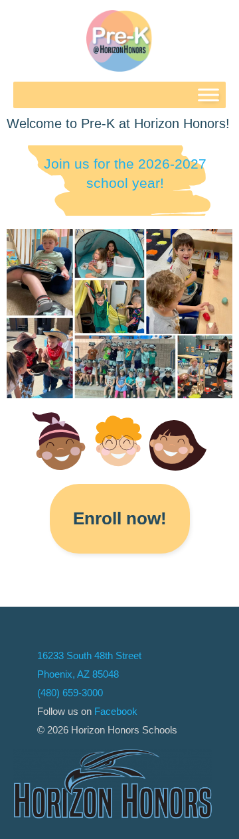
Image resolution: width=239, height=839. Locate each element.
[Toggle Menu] (208, 94)
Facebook (115, 711)
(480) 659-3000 (70, 692)
